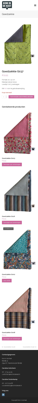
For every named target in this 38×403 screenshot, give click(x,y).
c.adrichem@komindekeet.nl (11, 374)
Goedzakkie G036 (9, 347)
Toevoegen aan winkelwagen (21, 96)
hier (6, 88)
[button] (35, 5)
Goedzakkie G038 (28, 347)
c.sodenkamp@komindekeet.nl (12, 385)
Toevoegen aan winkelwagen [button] (11, 164)
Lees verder (6, 280)
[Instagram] (3, 395)
